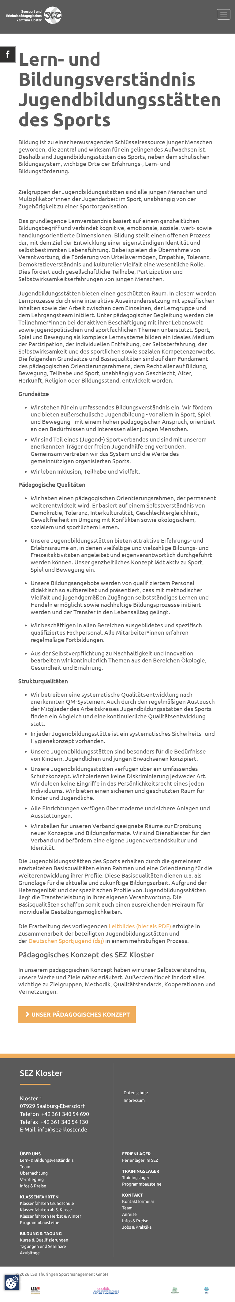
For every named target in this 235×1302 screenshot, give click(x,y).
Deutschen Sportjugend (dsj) (66, 940)
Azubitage (30, 1252)
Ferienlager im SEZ (140, 1160)
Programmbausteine (39, 1222)
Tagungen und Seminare (43, 1246)
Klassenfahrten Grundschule (47, 1203)
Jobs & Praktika (136, 1227)
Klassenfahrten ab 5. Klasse (46, 1209)
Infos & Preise (33, 1185)
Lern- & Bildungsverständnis (46, 1160)
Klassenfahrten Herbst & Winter (50, 1216)
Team (25, 1166)
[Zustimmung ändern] (12, 1282)
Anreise (129, 1214)
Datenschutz (136, 1092)
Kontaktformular (138, 1201)
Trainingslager (135, 1177)
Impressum (134, 1100)
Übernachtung (34, 1173)
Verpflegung (32, 1179)
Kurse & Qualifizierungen (44, 1240)
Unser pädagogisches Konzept (80, 1014)
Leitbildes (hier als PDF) (140, 926)
